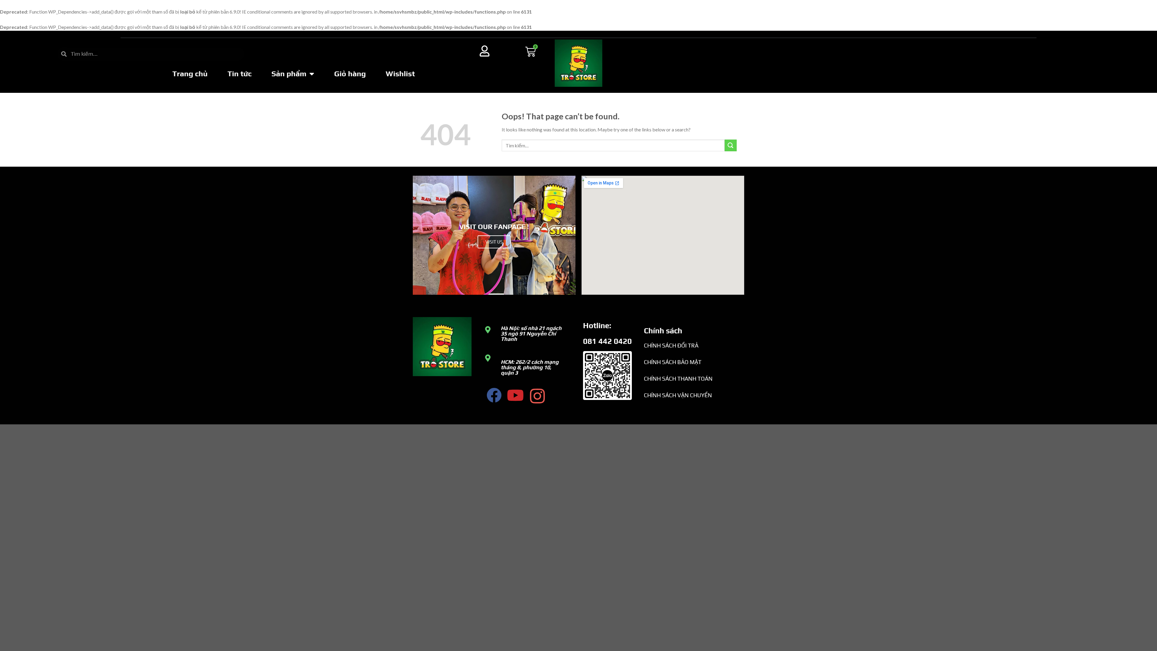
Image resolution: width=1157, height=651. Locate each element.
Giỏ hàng (350, 73)
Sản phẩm (288, 73)
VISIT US (494, 241)
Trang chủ (190, 73)
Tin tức (239, 73)
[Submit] (731, 145)
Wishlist (400, 73)
